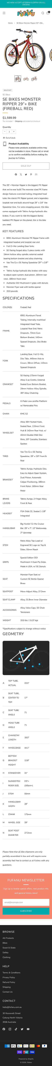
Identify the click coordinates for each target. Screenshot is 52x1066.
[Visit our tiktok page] (16, 1029)
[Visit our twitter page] (22, 1029)
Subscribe (26, 911)
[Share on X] (21, 174)
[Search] (42, 13)
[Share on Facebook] (15, 174)
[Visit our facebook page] (4, 1029)
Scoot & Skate (9, 947)
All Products (8, 938)
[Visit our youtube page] (28, 1029)
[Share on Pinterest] (31, 174)
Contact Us (8, 992)
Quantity (7, 127)
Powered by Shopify (26, 1059)
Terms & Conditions (11, 972)
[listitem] (26, 4)
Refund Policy (9, 982)
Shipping (18, 121)
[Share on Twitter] (26, 174)
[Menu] (4, 13)
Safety (5, 952)
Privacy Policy (9, 977)
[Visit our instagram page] (10, 1029)
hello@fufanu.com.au (12, 1007)
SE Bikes (6, 94)
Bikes (5, 943)
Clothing (6, 957)
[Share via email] (36, 174)
